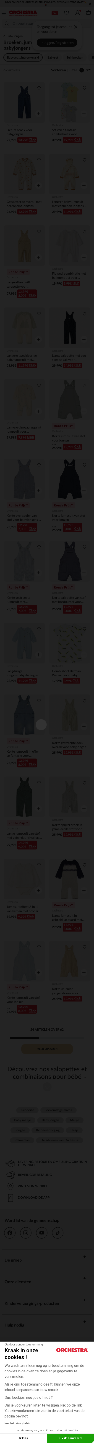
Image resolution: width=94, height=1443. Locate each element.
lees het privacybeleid (18, 1423)
